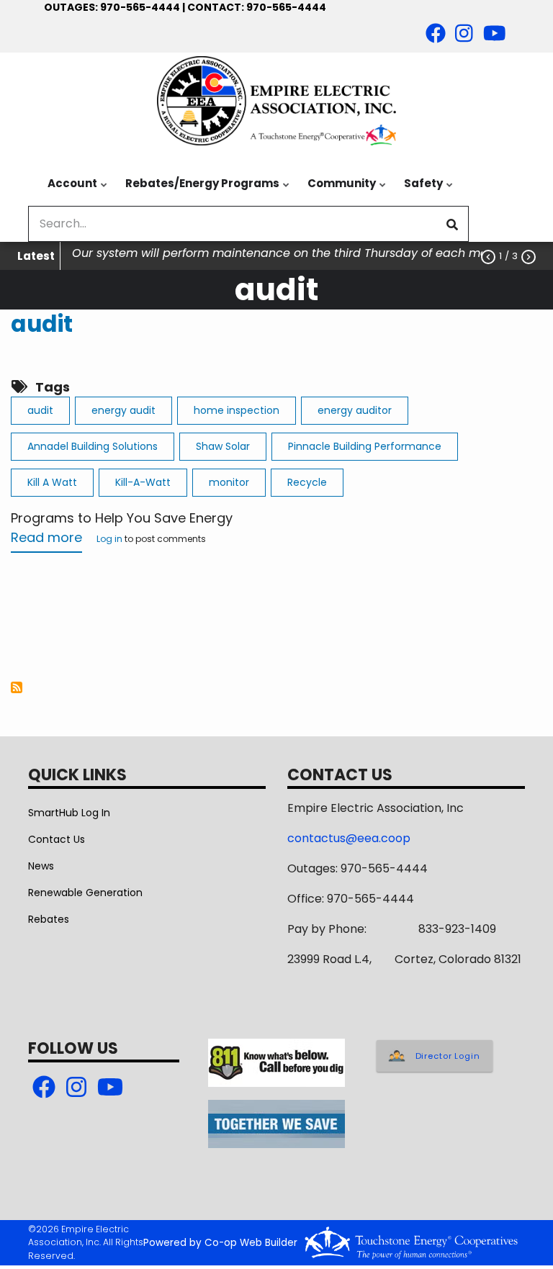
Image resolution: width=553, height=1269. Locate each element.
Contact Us (56, 839)
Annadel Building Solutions (92, 446)
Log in (109, 540)
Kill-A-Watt (143, 482)
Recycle (307, 482)
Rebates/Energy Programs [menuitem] (198, 191)
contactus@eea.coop (348, 838)
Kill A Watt (52, 482)
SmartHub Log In (69, 812)
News (41, 866)
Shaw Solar (223, 446)
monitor (229, 482)
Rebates (48, 919)
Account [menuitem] (68, 191)
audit (42, 324)
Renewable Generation (85, 892)
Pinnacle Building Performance (364, 446)
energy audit (123, 410)
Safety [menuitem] (420, 191)
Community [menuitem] (338, 191)
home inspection (236, 410)
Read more (46, 540)
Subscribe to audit (16, 687)
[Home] (276, 100)
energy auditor (355, 410)
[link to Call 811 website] (276, 1062)
